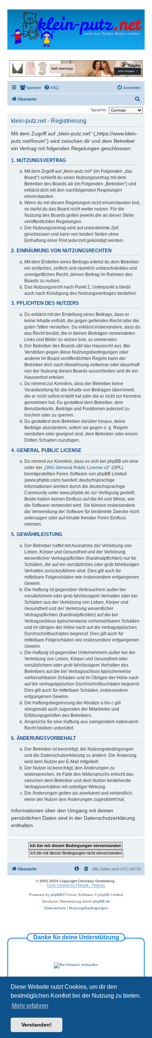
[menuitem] (30, 87)
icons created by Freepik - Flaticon (76, 885)
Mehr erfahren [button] (30, 1005)
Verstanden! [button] (36, 1025)
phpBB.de (101, 901)
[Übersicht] (76, 29)
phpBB (56, 895)
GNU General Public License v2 (77, 467)
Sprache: (99, 110)
